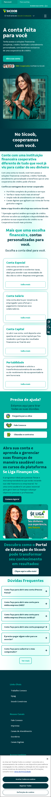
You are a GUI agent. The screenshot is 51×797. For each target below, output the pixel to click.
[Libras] (49, 321)
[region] (25, 776)
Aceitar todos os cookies (25, 779)
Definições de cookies (25, 792)
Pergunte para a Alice (22, 416)
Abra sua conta (13, 59)
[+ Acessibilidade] (49, 332)
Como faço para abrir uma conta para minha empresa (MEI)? (21, 603)
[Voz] (49, 326)
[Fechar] (47, 759)
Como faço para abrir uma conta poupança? (24, 627)
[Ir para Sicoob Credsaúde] (10, 11)
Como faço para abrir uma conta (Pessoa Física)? (23, 591)
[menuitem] (7, 2)
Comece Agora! (12, 499)
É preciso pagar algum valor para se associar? (20, 637)
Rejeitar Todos (25, 786)
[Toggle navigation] (45, 16)
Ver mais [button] (25, 661)
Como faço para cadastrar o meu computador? (19, 650)
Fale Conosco (20, 425)
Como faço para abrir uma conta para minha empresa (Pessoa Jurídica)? (21, 616)
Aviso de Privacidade (22, 772)
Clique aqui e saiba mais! (25, 571)
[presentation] (9, 2)
